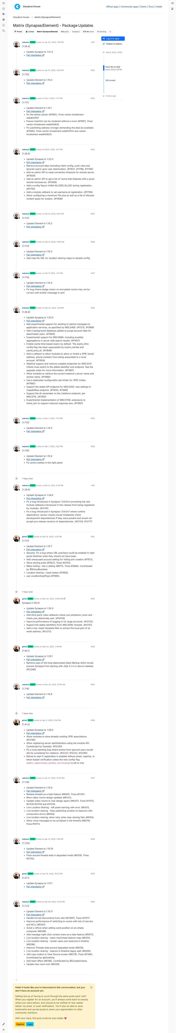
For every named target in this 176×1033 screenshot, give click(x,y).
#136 (93, 720)
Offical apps (112, 6)
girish (24, 536)
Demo (143, 6)
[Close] (91, 987)
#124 (93, 149)
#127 (93, 273)
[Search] (3, 31)
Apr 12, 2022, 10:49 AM (54, 778)
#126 (93, 242)
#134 (93, 646)
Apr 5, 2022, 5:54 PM (51, 720)
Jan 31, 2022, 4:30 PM (54, 70)
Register (20, 1024)
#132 (93, 536)
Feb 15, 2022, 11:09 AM (54, 242)
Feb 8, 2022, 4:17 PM (54, 149)
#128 (93, 308)
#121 (93, 42)
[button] (3, 1024)
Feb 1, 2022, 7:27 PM (53, 98)
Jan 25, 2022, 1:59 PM (54, 42)
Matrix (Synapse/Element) (47, 32)
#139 (93, 874)
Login (29, 1024)
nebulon (25, 42)
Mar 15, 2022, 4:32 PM (52, 536)
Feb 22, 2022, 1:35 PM (54, 308)
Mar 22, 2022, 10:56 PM (52, 599)
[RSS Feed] (110, 31)
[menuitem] (172, 3)
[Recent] (3, 9)
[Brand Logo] (17, 6)
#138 (93, 839)
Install (159, 6)
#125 (93, 214)
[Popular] (3, 20)
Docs (151, 6)
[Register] (172, 9)
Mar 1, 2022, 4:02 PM (54, 446)
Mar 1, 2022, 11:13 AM (54, 418)
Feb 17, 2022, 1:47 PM (54, 273)
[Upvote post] (88, 62)
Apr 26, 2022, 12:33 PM (55, 902)
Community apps (129, 6)
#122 (93, 70)
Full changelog (33, 55)
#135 (93, 684)
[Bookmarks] (3, 25)
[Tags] (3, 14)
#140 (93, 902)
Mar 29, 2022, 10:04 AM (55, 684)
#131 (93, 485)
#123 (93, 98)
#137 (93, 778)
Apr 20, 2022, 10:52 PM (52, 874)
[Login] (172, 3)
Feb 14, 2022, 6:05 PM (54, 214)
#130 (93, 446)
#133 (93, 599)
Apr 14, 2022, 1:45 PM (54, 839)
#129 (93, 418)
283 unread (110, 80)
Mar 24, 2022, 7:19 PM (52, 646)
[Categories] (3, 3)
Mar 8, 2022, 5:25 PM (54, 485)
